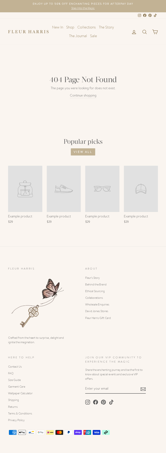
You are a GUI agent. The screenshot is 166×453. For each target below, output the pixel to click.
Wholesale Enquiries (97, 304)
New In (57, 27)
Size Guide (14, 380)
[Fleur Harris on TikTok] (111, 402)
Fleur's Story (92, 278)
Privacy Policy (16, 420)
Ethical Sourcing (95, 291)
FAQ (11, 373)
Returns (13, 407)
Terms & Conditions (20, 413)
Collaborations (94, 298)
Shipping (13, 400)
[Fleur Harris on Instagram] (87, 402)
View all (83, 152)
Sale (93, 36)
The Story (106, 27)
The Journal (78, 36)
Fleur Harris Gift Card (98, 318)
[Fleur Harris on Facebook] (95, 402)
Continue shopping (83, 95)
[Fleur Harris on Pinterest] (103, 402)
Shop (70, 27)
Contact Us (15, 367)
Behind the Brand (95, 284)
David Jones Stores (96, 311)
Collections (86, 27)
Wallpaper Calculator (20, 393)
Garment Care (16, 387)
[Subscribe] (143, 388)
